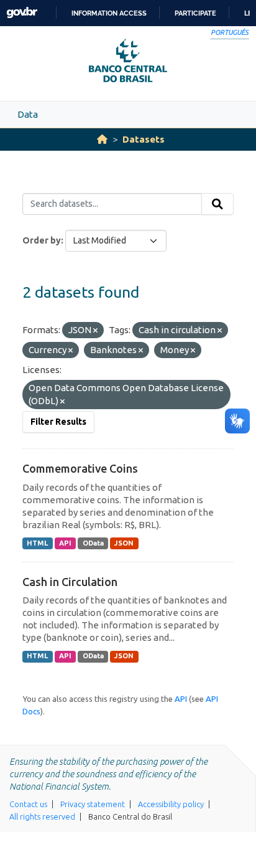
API (65, 543)
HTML (37, 543)
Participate (195, 13)
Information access (109, 13)
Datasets (143, 139)
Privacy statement (92, 804)
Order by (41, 240)
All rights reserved (42, 816)
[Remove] (95, 330)
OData (93, 543)
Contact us (28, 804)
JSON (124, 543)
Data (27, 114)
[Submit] (217, 204)
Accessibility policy (171, 804)
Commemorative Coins (80, 468)
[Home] (102, 139)
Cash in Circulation (69, 581)
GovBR (21, 13)
